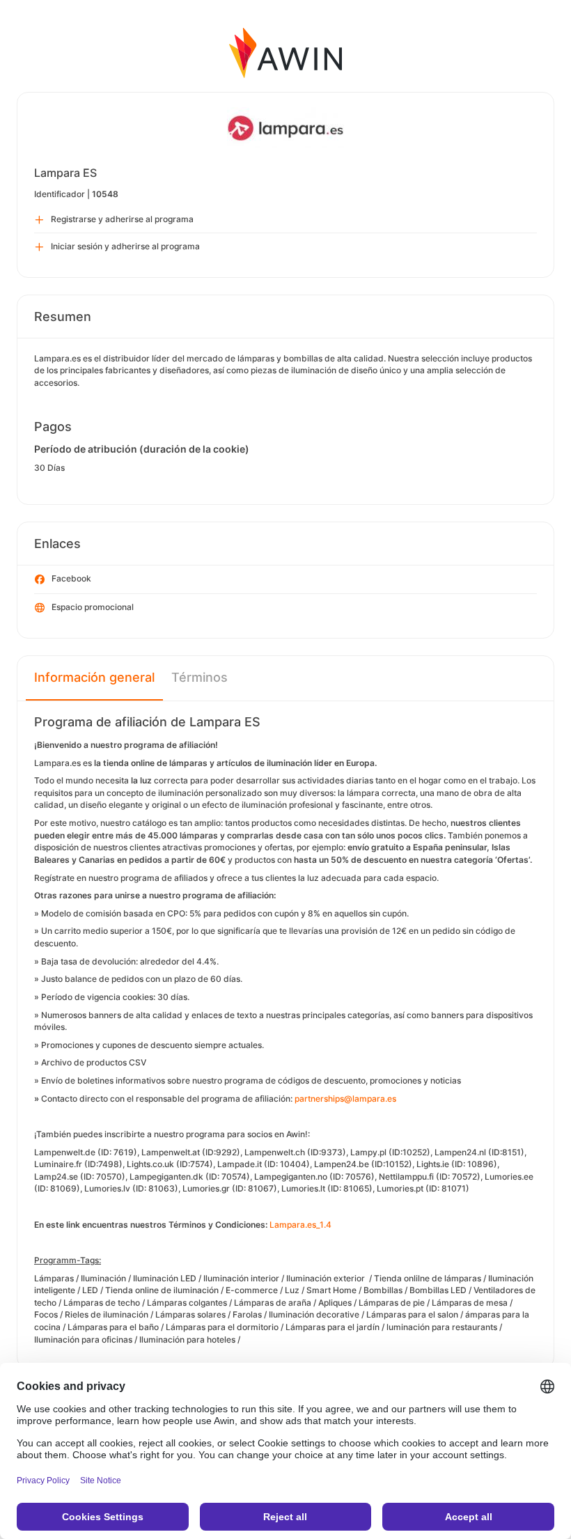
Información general (94, 677)
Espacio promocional (93, 607)
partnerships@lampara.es (345, 1098)
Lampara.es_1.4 (300, 1224)
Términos (199, 677)
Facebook (71, 578)
